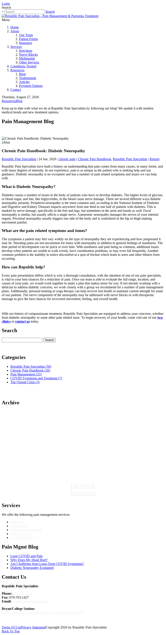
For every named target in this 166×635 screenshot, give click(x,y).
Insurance (25, 43)
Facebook (83, 485)
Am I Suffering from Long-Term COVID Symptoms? (47, 564)
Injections (25, 50)
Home (14, 27)
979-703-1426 (22, 593)
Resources (17, 70)
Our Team (26, 35)
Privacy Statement (33, 627)
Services (16, 47)
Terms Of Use (11, 627)
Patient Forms (28, 39)
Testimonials (27, 78)
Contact (15, 89)
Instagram (83, 492)
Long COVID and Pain (26, 556)
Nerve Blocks (28, 54)
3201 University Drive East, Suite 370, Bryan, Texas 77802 (42, 612)
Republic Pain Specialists (19, 159)
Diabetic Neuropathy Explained (32, 568)
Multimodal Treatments (26, 530)
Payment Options (31, 86)
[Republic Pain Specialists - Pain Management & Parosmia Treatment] (50, 16)
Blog (22, 74)
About (14, 31)
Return (154, 159)
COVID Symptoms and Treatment (36, 378)
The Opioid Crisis (25, 382)
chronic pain (67, 159)
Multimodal (27, 58)
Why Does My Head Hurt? (29, 560)
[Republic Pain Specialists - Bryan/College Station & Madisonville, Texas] (83, 466)
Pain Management (26, 374)
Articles (24, 82)
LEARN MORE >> (24, 537)
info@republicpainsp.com (30, 601)
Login (6, 3)
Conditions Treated (23, 66)
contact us (22, 321)
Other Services (29, 62)
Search (50, 11)
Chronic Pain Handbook (94, 159)
